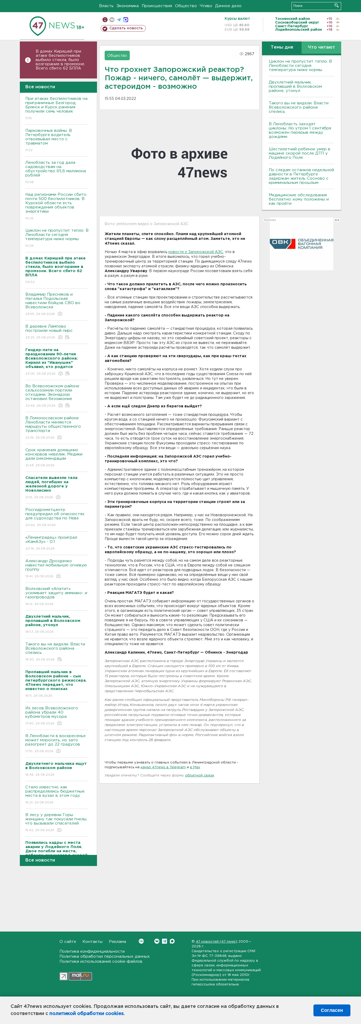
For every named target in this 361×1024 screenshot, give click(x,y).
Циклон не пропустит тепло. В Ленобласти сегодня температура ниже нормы (57, 238)
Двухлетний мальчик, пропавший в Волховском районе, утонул (295, 86)
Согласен (332, 1010)
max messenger (125, 19)
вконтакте (111, 19)
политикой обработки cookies (86, 1014)
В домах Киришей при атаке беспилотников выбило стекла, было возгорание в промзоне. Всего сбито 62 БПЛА (60, 60)
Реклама (117, 941)
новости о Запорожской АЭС (195, 252)
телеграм (118, 19)
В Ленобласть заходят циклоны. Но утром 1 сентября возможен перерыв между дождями (300, 130)
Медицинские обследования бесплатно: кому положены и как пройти (299, 199)
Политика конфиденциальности (92, 951)
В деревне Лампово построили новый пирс (49, 332)
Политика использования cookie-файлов (100, 961)
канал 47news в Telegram (163, 767)
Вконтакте (156, 941)
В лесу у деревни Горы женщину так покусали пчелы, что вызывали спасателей (56, 822)
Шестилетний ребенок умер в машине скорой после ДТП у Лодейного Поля (299, 153)
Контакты (92, 941)
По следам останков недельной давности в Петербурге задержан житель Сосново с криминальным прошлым (301, 176)
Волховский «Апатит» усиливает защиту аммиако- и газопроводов (56, 596)
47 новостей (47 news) (216, 941)
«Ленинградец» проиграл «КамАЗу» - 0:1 (51, 543)
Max (172, 941)
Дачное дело (228, 6)
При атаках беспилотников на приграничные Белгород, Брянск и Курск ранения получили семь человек (56, 108)
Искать (337, 5)
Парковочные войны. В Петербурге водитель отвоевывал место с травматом (48, 140)
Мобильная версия (105, 19)
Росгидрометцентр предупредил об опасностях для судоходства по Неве (55, 517)
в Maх (195, 767)
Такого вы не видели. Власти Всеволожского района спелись (55, 652)
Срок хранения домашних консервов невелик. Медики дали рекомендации (53, 457)
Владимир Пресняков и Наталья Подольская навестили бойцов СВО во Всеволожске (52, 304)
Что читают (321, 47)
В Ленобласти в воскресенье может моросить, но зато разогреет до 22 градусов (55, 743)
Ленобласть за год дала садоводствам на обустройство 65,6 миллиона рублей (55, 172)
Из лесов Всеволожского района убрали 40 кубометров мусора (51, 715)
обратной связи (199, 775)
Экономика (128, 6)
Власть (106, 6)
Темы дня (282, 47)
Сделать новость (126, 28)
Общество (186, 6)
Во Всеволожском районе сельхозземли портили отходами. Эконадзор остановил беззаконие (52, 395)
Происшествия (157, 6)
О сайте (67, 941)
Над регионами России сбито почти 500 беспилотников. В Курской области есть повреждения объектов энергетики (55, 206)
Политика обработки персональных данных (104, 956)
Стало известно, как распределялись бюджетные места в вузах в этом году (55, 794)
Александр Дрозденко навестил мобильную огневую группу (56, 568)
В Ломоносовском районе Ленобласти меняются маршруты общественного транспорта (53, 427)
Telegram (164, 941)
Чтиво (206, 6)
